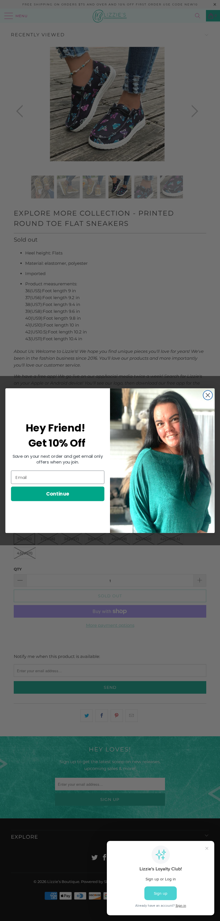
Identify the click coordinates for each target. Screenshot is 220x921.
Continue (57, 493)
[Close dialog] (208, 395)
